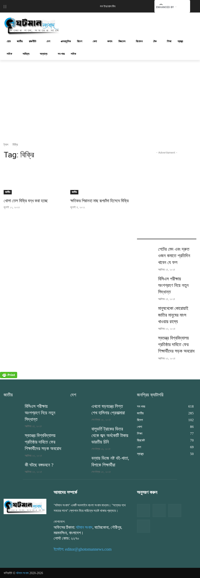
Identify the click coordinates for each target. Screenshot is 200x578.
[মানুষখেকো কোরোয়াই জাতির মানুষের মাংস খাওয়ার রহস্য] (146, 311)
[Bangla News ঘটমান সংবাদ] (25, 506)
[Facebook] (143, 510)
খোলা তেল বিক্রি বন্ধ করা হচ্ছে (26, 200)
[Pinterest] (143, 526)
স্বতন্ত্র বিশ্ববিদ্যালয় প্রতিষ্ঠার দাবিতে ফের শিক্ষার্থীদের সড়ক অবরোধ (176, 344)
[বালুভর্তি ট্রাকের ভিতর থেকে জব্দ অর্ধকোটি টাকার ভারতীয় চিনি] (79, 432)
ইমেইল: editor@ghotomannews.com (82, 549)
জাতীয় (7, 191)
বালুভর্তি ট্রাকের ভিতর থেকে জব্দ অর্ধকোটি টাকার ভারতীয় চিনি (109, 435)
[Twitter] (159, 510)
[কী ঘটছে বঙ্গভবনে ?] (12, 468)
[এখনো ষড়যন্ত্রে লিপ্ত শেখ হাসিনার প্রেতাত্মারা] (79, 409)
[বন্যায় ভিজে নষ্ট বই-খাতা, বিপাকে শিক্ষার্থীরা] (79, 461)
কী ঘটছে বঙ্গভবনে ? (39, 465)
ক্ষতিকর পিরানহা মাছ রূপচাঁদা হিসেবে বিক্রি (99, 200)
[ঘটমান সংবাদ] (39, 25)
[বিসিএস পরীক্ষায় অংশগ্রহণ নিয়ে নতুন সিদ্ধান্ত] (146, 282)
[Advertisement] (135, 25)
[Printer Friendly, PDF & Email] (8, 376)
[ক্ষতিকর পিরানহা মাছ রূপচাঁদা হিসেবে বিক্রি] (100, 179)
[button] (142, 6)
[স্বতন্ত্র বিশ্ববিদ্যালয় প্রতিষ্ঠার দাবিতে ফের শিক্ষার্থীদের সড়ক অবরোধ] (146, 341)
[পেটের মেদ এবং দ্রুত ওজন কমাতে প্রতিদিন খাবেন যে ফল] (146, 252)
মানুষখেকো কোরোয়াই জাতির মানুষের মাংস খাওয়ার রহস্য (173, 315)
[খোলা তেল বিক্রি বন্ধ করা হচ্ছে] (33, 179)
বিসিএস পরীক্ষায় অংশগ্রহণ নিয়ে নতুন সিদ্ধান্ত (173, 285)
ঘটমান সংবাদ (84, 527)
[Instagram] (174, 510)
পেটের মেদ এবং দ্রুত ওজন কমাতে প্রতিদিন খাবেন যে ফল (174, 256)
